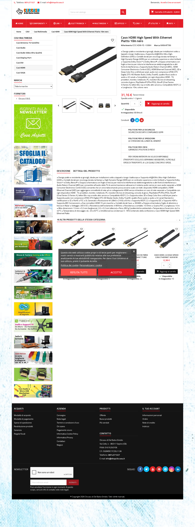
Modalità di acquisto (22, 415)
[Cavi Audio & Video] (33, 390)
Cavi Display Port (23, 57)
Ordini (145, 418)
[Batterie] (33, 292)
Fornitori (19, 93)
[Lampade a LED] (33, 226)
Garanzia (18, 430)
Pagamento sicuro (64, 430)
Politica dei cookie (70, 265)
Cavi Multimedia (23, 38)
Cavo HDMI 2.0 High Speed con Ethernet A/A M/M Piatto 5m (166, 257)
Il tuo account (151, 408)
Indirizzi (145, 426)
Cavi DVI (19, 62)
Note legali (61, 418)
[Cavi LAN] (33, 357)
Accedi (163, 2)
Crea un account (174, 2)
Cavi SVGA (20, 72)
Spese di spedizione (23, 422)
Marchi (18, 80)
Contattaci (61, 441)
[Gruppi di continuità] (33, 193)
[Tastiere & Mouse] (33, 259)
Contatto (105, 433)
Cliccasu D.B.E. (24, 98)
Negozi (60, 444)
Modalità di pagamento (23, 418)
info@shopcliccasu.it (55, 2)
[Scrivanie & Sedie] (33, 341)
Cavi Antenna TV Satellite (27, 42)
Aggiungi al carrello (158, 103)
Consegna (61, 415)
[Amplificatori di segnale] (33, 308)
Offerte (103, 415)
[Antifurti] (33, 210)
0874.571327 (29, 2)
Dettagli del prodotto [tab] (86, 171)
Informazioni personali (152, 415)
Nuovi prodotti (106, 418)
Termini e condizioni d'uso (68, 422)
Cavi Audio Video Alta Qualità (29, 52)
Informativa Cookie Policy (67, 433)
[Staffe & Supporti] (33, 324)
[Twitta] (137, 120)
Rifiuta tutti (78, 272)
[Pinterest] (141, 120)
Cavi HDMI (20, 67)
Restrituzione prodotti (23, 426)
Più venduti (104, 422)
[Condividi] (132, 120)
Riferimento (126, 45)
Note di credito (148, 422)
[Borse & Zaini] (33, 243)
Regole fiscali (19, 433)
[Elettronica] (33, 275)
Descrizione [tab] (63, 171)
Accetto (116, 272)
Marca (157, 45)
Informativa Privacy (65, 437)
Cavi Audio (20, 47)
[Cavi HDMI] (33, 374)
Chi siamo (61, 426)
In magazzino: (127, 112)
